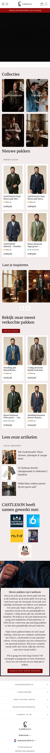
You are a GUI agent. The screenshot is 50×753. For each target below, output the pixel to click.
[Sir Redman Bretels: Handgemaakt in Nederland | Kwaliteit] (9, 473)
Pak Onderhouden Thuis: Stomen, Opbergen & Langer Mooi (32, 455)
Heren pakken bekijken (24, 46)
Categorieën (24, 692)
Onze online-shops (24, 699)
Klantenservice (24, 684)
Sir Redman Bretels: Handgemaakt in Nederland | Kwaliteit (33, 471)
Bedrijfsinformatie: (24, 707)
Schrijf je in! (24, 714)
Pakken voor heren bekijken (25, 671)
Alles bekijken (12, 446)
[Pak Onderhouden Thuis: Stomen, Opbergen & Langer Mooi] (9, 457)
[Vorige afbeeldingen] (22, 308)
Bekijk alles (11, 160)
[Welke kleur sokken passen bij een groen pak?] (9, 489)
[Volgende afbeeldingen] (28, 308)
